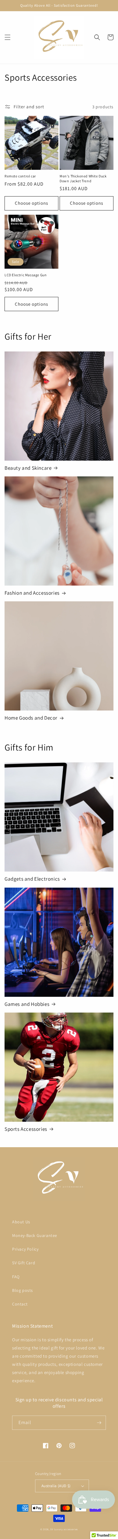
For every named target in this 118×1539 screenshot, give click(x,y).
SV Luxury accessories (64, 1529)
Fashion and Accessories (32, 593)
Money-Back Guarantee (34, 1235)
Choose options (31, 203)
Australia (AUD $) (56, 1485)
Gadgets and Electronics (32, 878)
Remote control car (20, 176)
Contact (20, 1304)
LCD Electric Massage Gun (26, 275)
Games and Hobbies (27, 1004)
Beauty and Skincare (28, 468)
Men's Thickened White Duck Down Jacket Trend (83, 178)
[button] (7, 37)
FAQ (16, 1276)
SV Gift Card (23, 1262)
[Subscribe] (99, 1423)
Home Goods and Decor (31, 717)
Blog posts (22, 1290)
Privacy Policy (25, 1249)
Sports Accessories (26, 1129)
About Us (21, 1222)
